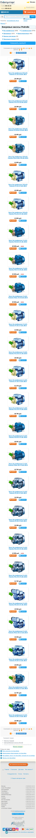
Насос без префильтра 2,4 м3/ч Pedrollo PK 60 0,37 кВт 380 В (18, 492)
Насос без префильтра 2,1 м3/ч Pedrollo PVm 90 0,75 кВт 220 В (18, 408)
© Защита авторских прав (18, 778)
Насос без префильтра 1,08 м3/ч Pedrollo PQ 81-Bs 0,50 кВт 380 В (18, 129)
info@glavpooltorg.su (19, 811)
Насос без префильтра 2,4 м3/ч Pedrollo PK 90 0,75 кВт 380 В (18, 520)
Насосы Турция (9, 740)
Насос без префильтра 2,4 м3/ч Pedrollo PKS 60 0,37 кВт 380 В (18, 604)
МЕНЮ (6, 12)
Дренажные (7, 33)
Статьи (20, 774)
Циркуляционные (23, 33)
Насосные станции (10, 39)
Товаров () (31, 12)
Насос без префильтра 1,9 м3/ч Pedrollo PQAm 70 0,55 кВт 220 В (18, 297)
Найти (32, 16)
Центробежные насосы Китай (13, 742)
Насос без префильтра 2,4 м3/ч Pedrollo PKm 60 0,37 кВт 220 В (18, 548)
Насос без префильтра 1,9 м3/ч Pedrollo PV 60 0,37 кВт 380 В (18, 324)
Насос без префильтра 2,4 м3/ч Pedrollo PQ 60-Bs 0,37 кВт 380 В (18, 687)
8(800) (6, 8)
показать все (22, 52)
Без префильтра (9, 30)
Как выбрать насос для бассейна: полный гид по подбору (18, 755)
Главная (7, 769)
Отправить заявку (19, 814)
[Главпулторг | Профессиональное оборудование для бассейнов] (7, 3)
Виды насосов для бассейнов (10, 751)
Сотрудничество (12, 774)
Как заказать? (29, 769)
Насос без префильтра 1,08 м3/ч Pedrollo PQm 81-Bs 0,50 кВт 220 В (18, 157)
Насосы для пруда (10, 36)
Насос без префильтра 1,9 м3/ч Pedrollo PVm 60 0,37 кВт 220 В (18, 352)
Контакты (26, 774)
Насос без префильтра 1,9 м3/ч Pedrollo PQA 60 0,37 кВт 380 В (18, 241)
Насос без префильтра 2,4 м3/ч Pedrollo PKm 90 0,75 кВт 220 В (18, 576)
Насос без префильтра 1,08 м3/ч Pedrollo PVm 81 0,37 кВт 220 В (18, 213)
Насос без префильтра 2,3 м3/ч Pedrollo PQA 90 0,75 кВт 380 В (18, 436)
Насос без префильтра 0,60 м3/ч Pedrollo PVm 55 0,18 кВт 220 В (18, 101)
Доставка (21, 769)
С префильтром (26, 30)
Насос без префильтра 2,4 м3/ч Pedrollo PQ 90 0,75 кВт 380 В (18, 715)
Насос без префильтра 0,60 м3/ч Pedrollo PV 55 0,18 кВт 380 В (18, 73)
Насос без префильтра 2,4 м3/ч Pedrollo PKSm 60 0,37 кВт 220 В (18, 631)
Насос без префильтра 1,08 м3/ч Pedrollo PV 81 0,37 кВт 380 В (18, 185)
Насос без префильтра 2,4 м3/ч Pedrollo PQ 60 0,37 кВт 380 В (18, 659)
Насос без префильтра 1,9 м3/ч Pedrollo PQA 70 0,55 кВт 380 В (18, 269)
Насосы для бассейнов (8, 758)
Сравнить (23, 81)
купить (14, 81)
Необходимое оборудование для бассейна (14, 753)
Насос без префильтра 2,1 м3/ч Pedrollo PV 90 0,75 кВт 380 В (18, 380)
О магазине (14, 769)
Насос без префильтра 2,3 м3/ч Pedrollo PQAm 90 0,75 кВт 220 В (18, 464)
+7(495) (6, 6)
